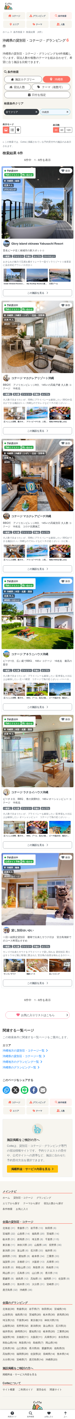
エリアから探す (11, 1203)
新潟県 (9, 1250)
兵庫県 (53, 1261)
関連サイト (56, 1389)
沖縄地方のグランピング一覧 (21, 1062)
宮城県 (9, 1233)
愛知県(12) (35, 1331)
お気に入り (22, 1209)
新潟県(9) (36, 1325)
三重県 (53, 1256)
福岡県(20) (23, 1353)
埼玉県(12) (9, 1320)
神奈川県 (24, 1244)
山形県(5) (8, 1314)
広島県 (23, 1273)
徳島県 (22, 1278)
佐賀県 (64, 1278)
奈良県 (8, 1267)
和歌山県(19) (10, 1342)
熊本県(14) (63, 1353)
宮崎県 (53, 1284)
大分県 (38, 1284)
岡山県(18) (51, 1342)
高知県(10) (9, 1353)
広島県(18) (9, 1348)
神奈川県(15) (51, 1320)
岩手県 (37, 1228)
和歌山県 (23, 1267)
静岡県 (10, 1256)
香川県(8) (34, 1348)
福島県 (38, 1233)
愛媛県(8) (47, 1348)
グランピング (43, 1197)
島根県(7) (38, 1342)
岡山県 (9, 1273)
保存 (67, 170)
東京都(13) (37, 1320)
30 (56, 130)
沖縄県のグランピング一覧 (20, 1067)
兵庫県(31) (50, 1337)
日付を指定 (39, 95)
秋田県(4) (47, 1309)
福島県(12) (21, 1314)
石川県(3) (61, 1325)
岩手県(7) (34, 1309)
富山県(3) (48, 1325)
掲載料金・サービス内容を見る (31, 1169)
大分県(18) (9, 1359)
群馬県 (23, 1239)
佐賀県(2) (36, 1353)
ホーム (6, 32)
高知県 (36, 1278)
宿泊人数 (19, 87)
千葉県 (52, 1239)
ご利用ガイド (25, 1389)
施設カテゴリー (25, 79)
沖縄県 (58, 79)
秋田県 (50, 1228)
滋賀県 (9, 1261)
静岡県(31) (21, 1331)
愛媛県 (8, 1278)
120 (68, 130)
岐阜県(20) (49, 1331)
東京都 (9, 1244)
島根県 (52, 1267)
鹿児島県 (10, 1289)
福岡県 (50, 1278)
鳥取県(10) (25, 1342)
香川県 (51, 1273)
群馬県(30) (63, 1314)
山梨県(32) (9, 1325)
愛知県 (24, 1256)
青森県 (22, 1228)
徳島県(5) (59, 1348)
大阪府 (38, 1261)
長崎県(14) (49, 1353)
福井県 (50, 1250)
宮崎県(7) (22, 1359)
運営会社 (41, 1389)
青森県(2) (22, 1309)
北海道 (9, 1228)
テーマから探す (31, 1203)
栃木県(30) (49, 1314)
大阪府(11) (37, 1337)
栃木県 (9, 1239)
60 (62, 130)
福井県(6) (8, 1331)
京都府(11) (23, 1337)
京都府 (23, 1261)
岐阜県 (38, 1256)
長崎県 (9, 1284)
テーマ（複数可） (52, 87)
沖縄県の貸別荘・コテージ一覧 (22, 1056)
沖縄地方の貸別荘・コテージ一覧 (24, 1050)
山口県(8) (22, 1348)
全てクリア (12, 112)
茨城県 (53, 1233)
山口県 (37, 1273)
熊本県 (23, 1284)
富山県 (22, 1250)
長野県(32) (23, 1325)
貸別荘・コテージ (23, 1197)
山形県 (23, 1233)
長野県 (55, 1244)
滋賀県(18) (9, 1337)
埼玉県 (37, 1239)
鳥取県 (38, 1267)
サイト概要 (9, 1389)
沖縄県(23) (51, 1359)
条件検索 (17, 32)
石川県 (37, 1250)
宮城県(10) (60, 1309)
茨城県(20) (35, 1314)
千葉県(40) (23, 1320)
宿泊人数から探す (53, 1203)
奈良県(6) (63, 1337)
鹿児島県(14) (36, 1359)
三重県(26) (63, 1331)
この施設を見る (36, 292)
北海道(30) (9, 1309)
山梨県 (40, 1244)
